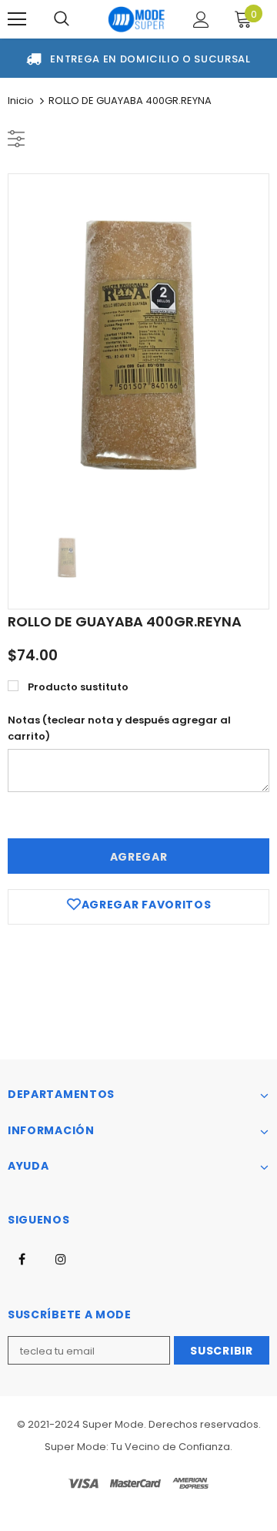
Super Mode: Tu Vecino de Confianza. (138, 1446)
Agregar (139, 857)
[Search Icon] (61, 19)
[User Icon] (201, 20)
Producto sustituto (78, 687)
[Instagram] (61, 1258)
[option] (138, 345)
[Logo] (136, 19)
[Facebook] (21, 1258)
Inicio (21, 100)
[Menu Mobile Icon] (17, 19)
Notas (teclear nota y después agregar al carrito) (119, 728)
